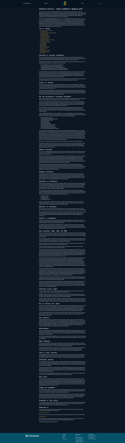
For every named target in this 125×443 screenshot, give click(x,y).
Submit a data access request (44, 412)
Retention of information (45, 37)
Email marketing (43, 45)
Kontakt (63, 436)
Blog (63, 437)
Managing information (44, 35)
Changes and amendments (45, 50)
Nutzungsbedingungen (79, 437)
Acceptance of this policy (45, 51)
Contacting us (43, 52)
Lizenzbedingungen (79, 438)
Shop (82, 3)
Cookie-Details (91, 437)
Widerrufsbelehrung (79, 440)
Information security (44, 48)
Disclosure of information (45, 36)
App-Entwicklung (27, 3)
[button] (99, 3)
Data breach (43, 49)
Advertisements (43, 44)
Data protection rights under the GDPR (47, 39)
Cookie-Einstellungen (92, 438)
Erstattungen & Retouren (80, 441)
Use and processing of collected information (48, 32)
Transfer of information (45, 38)
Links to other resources (45, 46)
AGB (76, 436)
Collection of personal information (47, 30)
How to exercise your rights (45, 42)
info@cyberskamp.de (42, 416)
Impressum (64, 438)
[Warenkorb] (101, 3)
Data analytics (43, 43)
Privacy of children (44, 31)
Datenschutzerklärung (92, 436)
